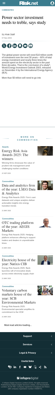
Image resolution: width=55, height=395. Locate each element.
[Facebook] (9, 46)
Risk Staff (10, 34)
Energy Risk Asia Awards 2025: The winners (15, 155)
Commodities (8, 10)
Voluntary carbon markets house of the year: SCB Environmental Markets (19, 296)
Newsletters (25, 367)
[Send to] (25, 46)
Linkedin (14, 367)
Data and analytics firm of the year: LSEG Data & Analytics (18, 189)
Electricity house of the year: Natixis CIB (18, 262)
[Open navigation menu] (2, 3)
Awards (5, 147)
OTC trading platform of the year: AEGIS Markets (18, 226)
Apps (35, 367)
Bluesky (30, 367)
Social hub (40, 367)
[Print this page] (30, 46)
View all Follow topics (9, 367)
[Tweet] (4, 46)
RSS (45, 367)
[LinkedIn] (14, 46)
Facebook (20, 367)
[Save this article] (20, 46)
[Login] (52, 3)
